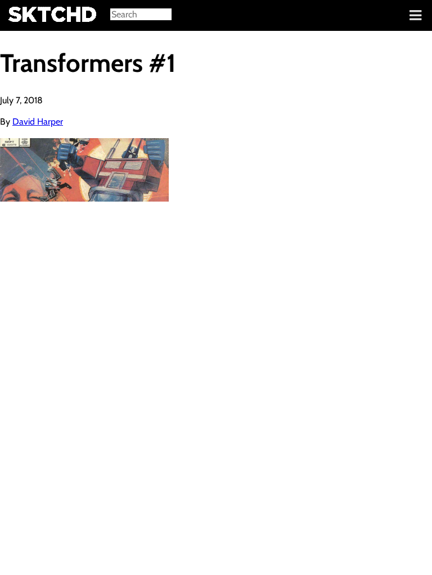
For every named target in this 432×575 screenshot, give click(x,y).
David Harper (37, 121)
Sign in (17, 16)
